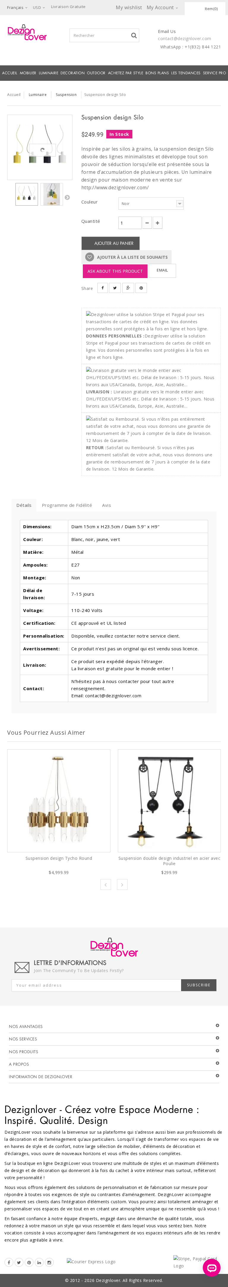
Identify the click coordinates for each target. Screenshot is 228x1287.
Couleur (90, 202)
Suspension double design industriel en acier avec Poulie (169, 860)
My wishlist (129, 7)
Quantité (90, 221)
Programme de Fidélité (67, 505)
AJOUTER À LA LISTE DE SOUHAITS (132, 257)
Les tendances (186, 73)
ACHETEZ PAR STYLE (125, 73)
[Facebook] (8, 1262)
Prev (105, 884)
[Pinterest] (29, 1262)
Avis (106, 505)
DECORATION (73, 73)
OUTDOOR (96, 73)
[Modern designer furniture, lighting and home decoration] (27, 32)
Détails (24, 505)
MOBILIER (28, 73)
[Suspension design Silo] (40, 147)
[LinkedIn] (39, 1262)
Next (122, 884)
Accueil (10, 73)
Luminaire (48, 73)
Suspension (66, 94)
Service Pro (214, 73)
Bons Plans (157, 73)
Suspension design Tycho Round (59, 858)
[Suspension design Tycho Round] (58, 801)
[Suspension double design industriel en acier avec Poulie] (169, 801)
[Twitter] (19, 1262)
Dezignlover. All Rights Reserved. (129, 1280)
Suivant (67, 197)
